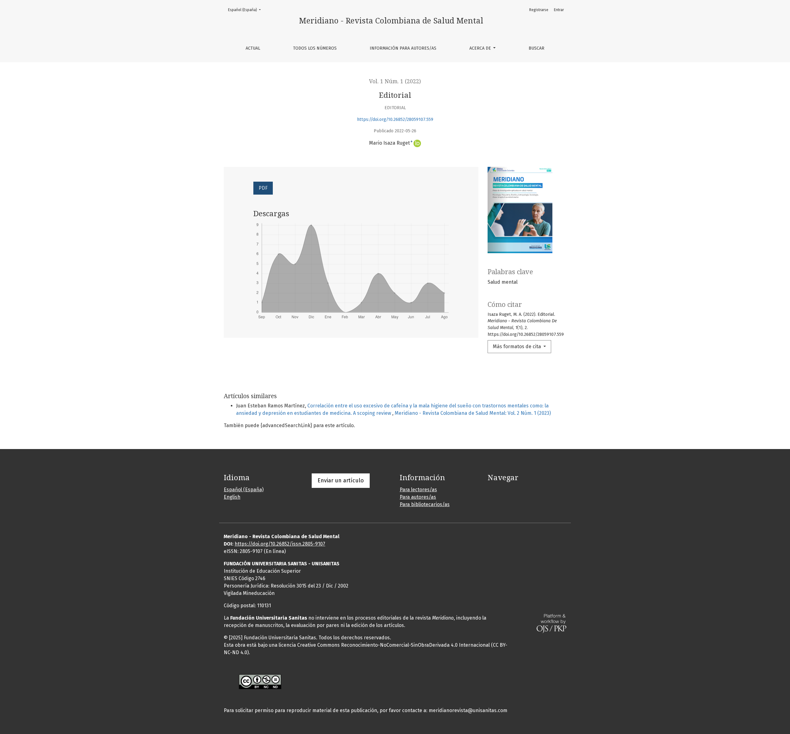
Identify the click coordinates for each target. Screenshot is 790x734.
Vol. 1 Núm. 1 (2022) (395, 81)
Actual (253, 48)
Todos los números (315, 48)
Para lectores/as (418, 490)
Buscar (536, 48)
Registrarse (538, 10)
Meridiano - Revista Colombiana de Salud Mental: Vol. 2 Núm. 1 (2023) (473, 413)
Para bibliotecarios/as (425, 504)
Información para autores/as (403, 48)
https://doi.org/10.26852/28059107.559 (395, 119)
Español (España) (246, 9)
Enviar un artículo (341, 480)
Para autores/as (418, 497)
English (232, 497)
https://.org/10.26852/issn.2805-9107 (280, 544)
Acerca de (480, 48)
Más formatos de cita (517, 346)
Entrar (559, 10)
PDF (263, 188)
